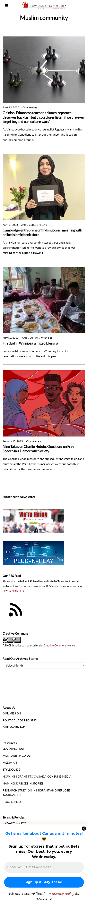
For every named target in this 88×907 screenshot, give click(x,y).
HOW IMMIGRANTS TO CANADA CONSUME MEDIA (37, 776)
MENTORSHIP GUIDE (16, 755)
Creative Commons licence (59, 645)
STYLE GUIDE (11, 769)
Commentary (30, 107)
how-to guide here (13, 590)
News (43, 224)
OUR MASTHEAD (14, 727)
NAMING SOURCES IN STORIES (23, 783)
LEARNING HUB (13, 748)
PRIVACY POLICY (14, 823)
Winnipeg (46, 337)
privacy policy (63, 894)
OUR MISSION (12, 713)
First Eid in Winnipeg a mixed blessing (30, 343)
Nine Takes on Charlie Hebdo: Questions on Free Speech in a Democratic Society (38, 448)
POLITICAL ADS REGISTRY (20, 720)
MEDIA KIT (10, 762)
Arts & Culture (29, 224)
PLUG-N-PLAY (12, 801)
